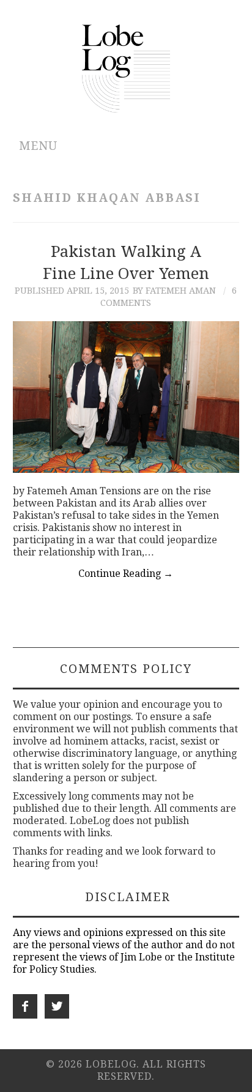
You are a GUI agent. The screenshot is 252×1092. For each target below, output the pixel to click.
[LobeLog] (126, 67)
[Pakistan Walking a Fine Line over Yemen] (126, 396)
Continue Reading (125, 573)
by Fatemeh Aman (174, 290)
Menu (38, 146)
